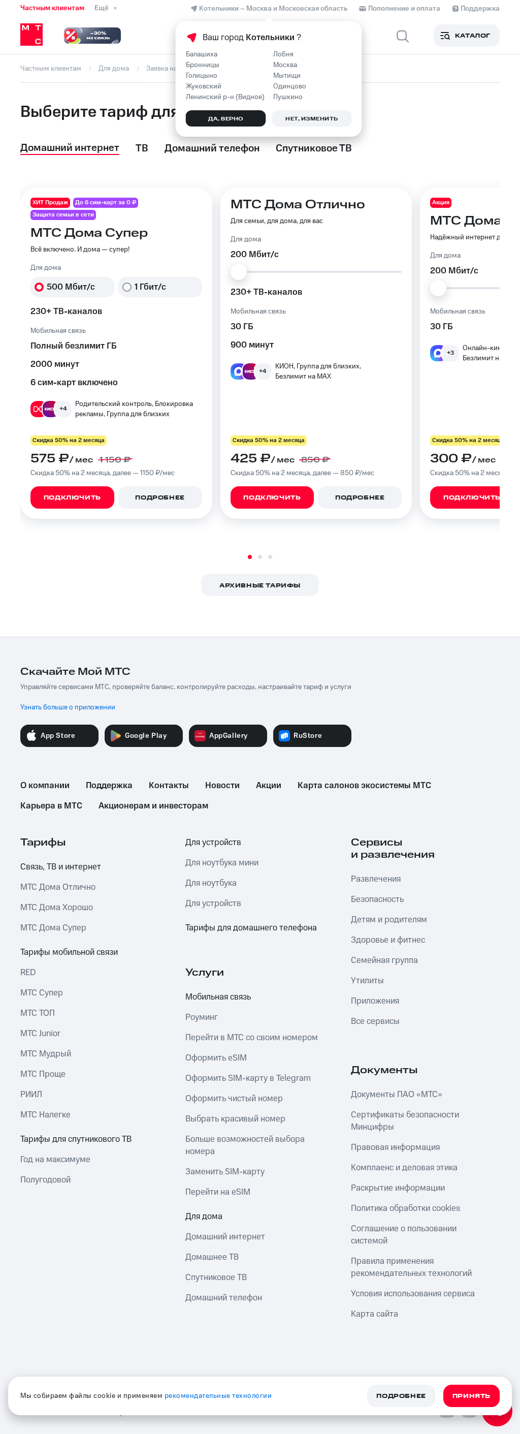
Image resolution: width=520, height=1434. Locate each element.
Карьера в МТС (51, 806)
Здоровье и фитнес (388, 940)
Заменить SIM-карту (225, 1172)
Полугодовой (45, 1180)
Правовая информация (395, 1147)
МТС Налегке (45, 1115)
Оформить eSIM (216, 1058)
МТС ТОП (37, 1013)
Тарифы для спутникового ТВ (76, 1139)
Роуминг (201, 1017)
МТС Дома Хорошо (56, 907)
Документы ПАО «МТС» (396, 1094)
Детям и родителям (389, 920)
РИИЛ (31, 1094)
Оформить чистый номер (234, 1099)
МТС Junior (40, 1033)
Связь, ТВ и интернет (60, 867)
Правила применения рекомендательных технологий (411, 1267)
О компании (45, 786)
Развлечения (376, 879)
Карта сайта (374, 1314)
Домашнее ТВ (212, 1257)
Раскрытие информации (398, 1188)
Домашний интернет (225, 1237)
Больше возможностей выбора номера (245, 1145)
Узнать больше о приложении (67, 707)
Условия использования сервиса (413, 1294)
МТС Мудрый (45, 1054)
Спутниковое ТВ (216, 1277)
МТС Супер (41, 993)
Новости (222, 786)
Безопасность (377, 899)
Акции (268, 786)
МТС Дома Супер (53, 928)
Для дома (203, 1216)
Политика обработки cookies (405, 1208)
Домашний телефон (223, 1298)
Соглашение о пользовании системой (404, 1235)
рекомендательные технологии (218, 1396)
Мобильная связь (218, 997)
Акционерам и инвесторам (153, 806)
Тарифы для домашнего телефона (251, 928)
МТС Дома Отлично (57, 887)
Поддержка (109, 786)
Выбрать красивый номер (235, 1119)
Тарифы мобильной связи (69, 952)
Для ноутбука (211, 883)
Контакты (169, 786)
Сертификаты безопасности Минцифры (405, 1121)
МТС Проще (43, 1074)
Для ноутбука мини (221, 863)
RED (28, 973)
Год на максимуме (55, 1160)
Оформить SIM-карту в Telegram (248, 1078)
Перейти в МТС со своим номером (251, 1038)
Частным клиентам (52, 8)
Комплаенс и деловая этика (404, 1168)
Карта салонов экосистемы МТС (364, 786)
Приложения (375, 1001)
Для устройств (213, 842)
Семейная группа (384, 960)
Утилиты (367, 981)
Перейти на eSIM (217, 1192)
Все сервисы (375, 1021)
